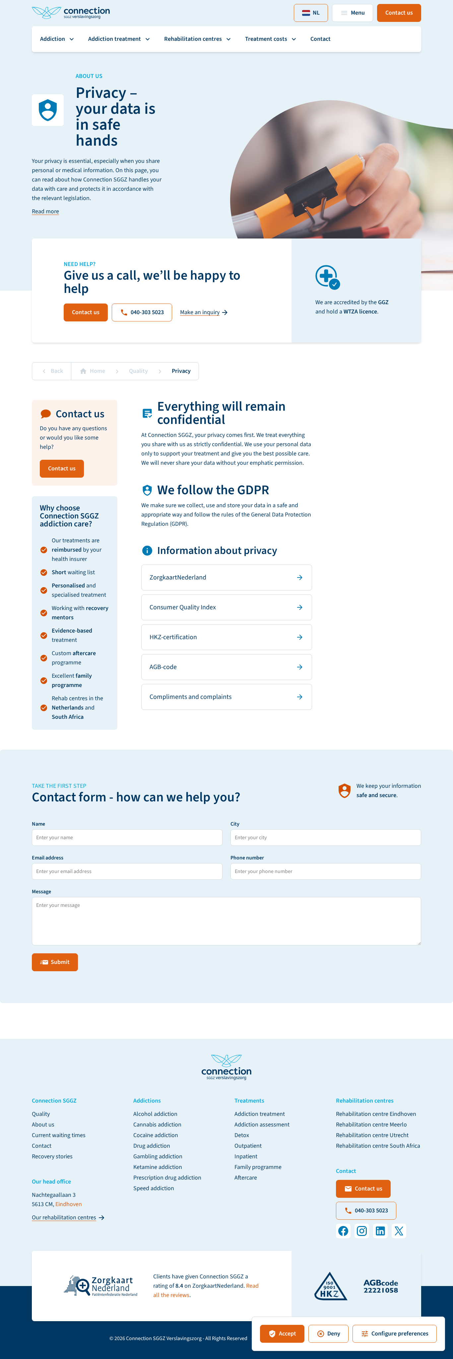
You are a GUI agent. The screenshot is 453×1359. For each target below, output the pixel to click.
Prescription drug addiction (167, 1178)
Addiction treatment (114, 39)
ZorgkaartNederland (178, 577)
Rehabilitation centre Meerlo (371, 1125)
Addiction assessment (262, 1125)
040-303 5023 (147, 312)
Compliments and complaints (190, 697)
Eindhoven (68, 1204)
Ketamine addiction (157, 1167)
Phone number (247, 857)
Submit (60, 962)
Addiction (52, 39)
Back (57, 371)
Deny (333, 1333)
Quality (138, 371)
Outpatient (248, 1146)
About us (43, 1125)
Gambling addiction (157, 1156)
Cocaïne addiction (155, 1135)
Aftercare (245, 1178)
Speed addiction (153, 1188)
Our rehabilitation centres (64, 1217)
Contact (320, 39)
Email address (47, 857)
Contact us (399, 13)
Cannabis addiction (157, 1125)
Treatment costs (266, 39)
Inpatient (245, 1156)
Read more (45, 211)
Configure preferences (399, 1333)
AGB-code (163, 667)
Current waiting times (59, 1135)
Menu (358, 13)
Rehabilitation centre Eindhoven (376, 1114)
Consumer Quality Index (183, 607)
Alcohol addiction (155, 1114)
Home (97, 371)
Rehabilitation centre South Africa (378, 1146)
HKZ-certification (173, 637)
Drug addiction (151, 1146)
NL (316, 13)
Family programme (258, 1167)
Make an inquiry (200, 312)
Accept (287, 1333)
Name (38, 824)
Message (41, 891)
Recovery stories (52, 1156)
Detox (241, 1135)
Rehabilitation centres (193, 39)
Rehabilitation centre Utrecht (372, 1135)
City (234, 824)
